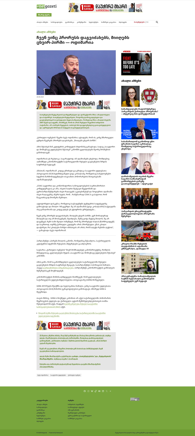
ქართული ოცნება (74, 375)
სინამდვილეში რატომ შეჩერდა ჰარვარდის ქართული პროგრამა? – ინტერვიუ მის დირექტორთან (139, 111)
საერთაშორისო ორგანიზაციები (58, 268)
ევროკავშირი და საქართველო (80, 416)
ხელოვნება (93, 22)
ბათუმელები (139, 22)
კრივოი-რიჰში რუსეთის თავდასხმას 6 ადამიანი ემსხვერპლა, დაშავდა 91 (135, 246)
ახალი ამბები (42, 22)
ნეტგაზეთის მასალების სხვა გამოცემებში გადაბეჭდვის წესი (136, 433)
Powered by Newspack (56, 433)
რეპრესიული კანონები (76, 413)
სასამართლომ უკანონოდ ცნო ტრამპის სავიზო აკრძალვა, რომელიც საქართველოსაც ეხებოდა (137, 145)
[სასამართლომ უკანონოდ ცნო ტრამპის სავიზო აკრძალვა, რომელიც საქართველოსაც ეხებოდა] (139, 129)
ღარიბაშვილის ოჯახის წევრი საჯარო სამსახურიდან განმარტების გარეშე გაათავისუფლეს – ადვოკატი (137, 180)
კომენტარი (81, 22)
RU (147, 22)
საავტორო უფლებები (58, 375)
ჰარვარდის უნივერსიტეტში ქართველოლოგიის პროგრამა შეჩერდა (138, 213)
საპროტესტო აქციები (76, 407)
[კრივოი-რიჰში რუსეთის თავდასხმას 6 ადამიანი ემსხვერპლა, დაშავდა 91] (139, 231)
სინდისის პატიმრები (76, 404)
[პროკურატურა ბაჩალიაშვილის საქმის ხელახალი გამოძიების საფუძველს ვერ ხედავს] (139, 264)
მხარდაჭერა (44, 15)
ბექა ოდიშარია (42, 375)
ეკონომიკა (69, 22)
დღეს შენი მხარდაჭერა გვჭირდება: (56, 356)
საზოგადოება (56, 22)
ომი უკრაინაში (73, 410)
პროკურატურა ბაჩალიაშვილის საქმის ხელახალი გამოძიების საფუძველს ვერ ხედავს (138, 278)
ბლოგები (123, 22)
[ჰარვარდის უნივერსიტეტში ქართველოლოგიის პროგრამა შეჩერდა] (139, 199)
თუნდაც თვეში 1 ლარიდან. (66, 359)
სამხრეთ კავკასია (108, 22)
